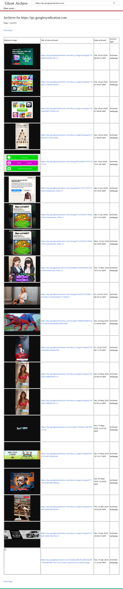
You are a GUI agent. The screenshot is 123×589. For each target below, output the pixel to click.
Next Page (8, 30)
